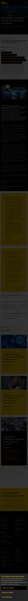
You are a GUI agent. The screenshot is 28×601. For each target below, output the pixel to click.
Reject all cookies (7, 592)
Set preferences (7, 597)
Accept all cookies (7, 588)
